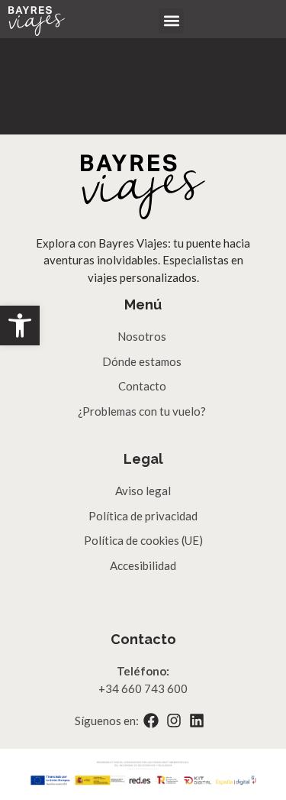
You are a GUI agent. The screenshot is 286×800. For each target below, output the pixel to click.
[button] (20, 325)
